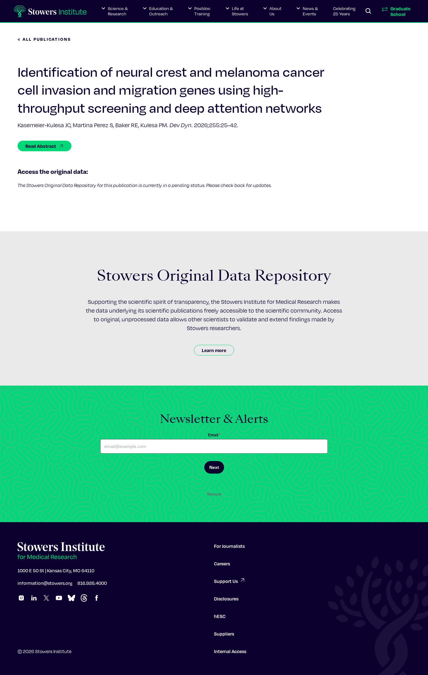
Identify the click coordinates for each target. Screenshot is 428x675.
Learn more (214, 350)
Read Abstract (40, 146)
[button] (115, 11)
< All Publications (44, 39)
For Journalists (229, 546)
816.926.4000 (92, 583)
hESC (220, 616)
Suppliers (224, 633)
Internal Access (230, 651)
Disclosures (226, 598)
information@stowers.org (45, 583)
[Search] (368, 11)
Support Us (226, 581)
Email (214, 435)
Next (214, 467)
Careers (222, 563)
